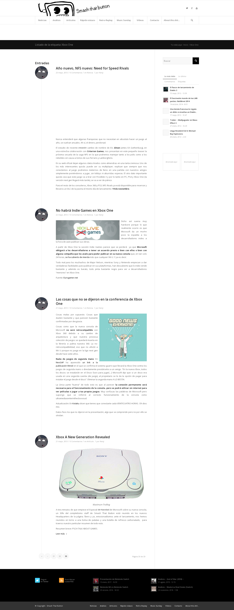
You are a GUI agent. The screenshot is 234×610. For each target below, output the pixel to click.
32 (60, 556)
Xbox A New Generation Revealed (83, 437)
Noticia (90, 73)
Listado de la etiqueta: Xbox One (54, 44)
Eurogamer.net (71, 277)
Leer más (60, 533)
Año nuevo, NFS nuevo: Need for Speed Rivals (92, 68)
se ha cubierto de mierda (77, 257)
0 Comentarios (76, 73)
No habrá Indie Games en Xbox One (84, 210)
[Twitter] (187, 8)
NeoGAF (60, 362)
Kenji (101, 73)
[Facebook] (191, 8)
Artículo (90, 441)
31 (54, 556)
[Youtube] (196, 8)
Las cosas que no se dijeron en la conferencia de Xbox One (99, 301)
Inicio (185, 45)
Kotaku (75, 403)
